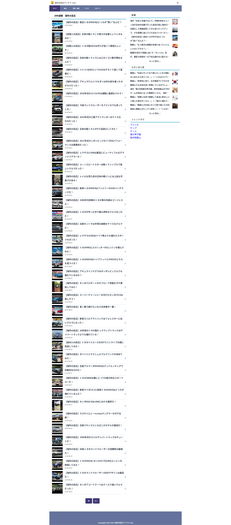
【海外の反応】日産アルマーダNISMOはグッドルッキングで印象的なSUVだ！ (94, 368)
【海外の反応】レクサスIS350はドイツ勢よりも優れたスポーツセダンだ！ (94, 237)
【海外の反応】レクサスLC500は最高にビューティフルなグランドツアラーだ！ (94, 154)
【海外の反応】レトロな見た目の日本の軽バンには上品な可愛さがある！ (94, 178)
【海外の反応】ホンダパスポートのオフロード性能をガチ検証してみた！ (93, 285)
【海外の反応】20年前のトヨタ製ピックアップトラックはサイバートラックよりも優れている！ (94, 332)
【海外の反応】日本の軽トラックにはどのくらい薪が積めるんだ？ (93, 59)
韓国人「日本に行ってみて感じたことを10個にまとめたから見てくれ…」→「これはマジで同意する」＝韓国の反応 (150, 75)
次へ (96, 501)
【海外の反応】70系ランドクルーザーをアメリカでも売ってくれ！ (93, 107)
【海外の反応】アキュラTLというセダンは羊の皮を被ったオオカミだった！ (94, 83)
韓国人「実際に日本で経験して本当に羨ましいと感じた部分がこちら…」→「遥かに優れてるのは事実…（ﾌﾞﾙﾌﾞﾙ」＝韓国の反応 (150, 99)
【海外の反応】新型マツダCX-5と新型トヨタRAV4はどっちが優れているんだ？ (94, 391)
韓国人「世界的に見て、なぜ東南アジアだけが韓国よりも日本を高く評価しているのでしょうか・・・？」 (150, 83)
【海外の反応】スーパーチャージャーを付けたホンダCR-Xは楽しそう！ (94, 296)
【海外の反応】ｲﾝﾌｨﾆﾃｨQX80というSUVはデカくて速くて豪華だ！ (93, 71)
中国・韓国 (76, 8)
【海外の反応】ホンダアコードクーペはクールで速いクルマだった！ (93, 486)
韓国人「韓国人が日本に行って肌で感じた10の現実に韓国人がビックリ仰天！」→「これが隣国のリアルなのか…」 (150, 107)
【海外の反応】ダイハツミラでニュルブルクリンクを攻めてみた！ (93, 356)
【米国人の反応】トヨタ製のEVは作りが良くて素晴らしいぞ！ (93, 47)
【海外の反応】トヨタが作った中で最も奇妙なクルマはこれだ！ (93, 213)
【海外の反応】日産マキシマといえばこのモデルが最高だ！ (93, 425)
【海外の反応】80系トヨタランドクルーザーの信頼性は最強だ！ (94, 451)
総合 (65, 8)
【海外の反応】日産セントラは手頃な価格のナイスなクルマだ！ (93, 225)
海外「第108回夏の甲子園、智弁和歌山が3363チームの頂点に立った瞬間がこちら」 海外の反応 (150, 91)
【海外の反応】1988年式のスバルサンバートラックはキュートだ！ (94, 439)
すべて (55, 8)
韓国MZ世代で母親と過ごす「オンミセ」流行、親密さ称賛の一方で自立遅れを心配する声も (150, 55)
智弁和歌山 (135, 137)
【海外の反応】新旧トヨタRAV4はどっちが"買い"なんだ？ (93, 22)
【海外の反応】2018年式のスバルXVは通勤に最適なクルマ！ (94, 93)
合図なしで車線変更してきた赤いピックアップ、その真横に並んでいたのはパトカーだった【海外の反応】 (149, 31)
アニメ (87, 8)
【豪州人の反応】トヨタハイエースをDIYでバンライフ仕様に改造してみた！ (94, 344)
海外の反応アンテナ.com (65, 2)
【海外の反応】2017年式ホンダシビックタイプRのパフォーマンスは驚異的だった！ (93, 142)
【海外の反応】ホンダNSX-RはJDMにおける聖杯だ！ (90, 401)
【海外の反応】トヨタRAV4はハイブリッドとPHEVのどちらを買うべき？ (94, 261)
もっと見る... (155, 61)
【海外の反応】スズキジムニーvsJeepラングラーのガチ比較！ (93, 415)
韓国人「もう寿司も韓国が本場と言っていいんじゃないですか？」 (149, 46)
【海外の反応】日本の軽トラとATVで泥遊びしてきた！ (91, 128)
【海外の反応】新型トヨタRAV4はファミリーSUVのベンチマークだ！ (94, 190)
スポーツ (97, 8)
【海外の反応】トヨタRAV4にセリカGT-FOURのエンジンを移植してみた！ (93, 462)
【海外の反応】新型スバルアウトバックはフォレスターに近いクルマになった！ (93, 320)
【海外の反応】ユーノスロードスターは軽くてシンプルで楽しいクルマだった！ (93, 166)
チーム (133, 131)
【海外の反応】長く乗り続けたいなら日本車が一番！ (90, 306)
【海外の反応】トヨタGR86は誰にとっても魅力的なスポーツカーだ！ (94, 379)
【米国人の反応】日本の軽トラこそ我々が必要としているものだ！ (93, 36)
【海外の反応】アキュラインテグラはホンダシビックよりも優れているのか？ (93, 273)
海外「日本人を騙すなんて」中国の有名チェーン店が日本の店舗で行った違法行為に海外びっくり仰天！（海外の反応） (150, 23)
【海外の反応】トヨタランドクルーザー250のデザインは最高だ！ (94, 474)
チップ (133, 127)
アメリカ (134, 124)
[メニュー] (178, 2)
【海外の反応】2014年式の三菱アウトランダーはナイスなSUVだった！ (93, 119)
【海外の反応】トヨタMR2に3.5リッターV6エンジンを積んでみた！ (94, 249)
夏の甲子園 (135, 134)
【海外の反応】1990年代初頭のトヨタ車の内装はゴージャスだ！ (94, 202)
